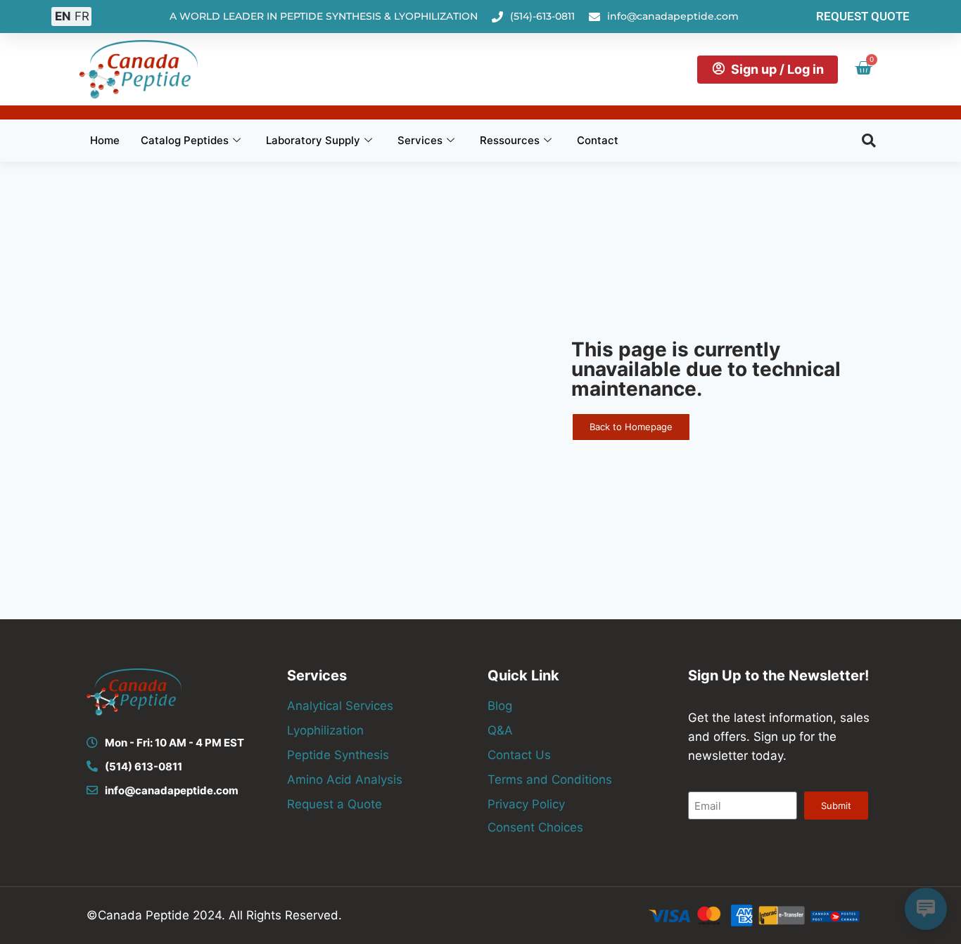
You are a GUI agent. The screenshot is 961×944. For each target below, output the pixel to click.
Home (105, 140)
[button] (869, 140)
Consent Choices (535, 827)
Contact (597, 140)
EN (63, 16)
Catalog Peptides (185, 140)
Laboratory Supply (313, 140)
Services (420, 140)
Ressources (510, 140)
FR (82, 16)
